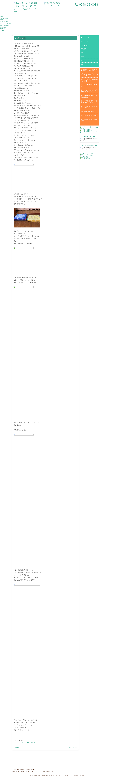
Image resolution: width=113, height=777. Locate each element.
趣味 (82, 64)
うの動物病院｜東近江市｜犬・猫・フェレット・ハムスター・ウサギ (57, 775)
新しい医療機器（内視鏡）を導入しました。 (89, 107)
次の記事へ (72, 747)
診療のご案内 (4, 21)
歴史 (82, 60)
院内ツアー (3, 28)
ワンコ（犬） (35, 742)
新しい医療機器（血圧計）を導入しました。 (89, 96)
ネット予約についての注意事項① (89, 120)
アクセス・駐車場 (5, 23)
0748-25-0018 (88, 4)
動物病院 (83, 49)
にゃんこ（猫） (19, 742)
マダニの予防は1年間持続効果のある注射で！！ (89, 80)
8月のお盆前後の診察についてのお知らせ (89, 74)
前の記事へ (18, 747)
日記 (82, 56)
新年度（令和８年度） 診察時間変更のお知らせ (89, 90)
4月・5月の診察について (88, 111)
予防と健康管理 (5, 25)
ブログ (2, 30)
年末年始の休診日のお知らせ (89, 115)
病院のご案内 (4, 19)
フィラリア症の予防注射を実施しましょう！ (89, 85)
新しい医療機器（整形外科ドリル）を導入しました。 (89, 101)
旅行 (82, 53)
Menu (2, 16)
